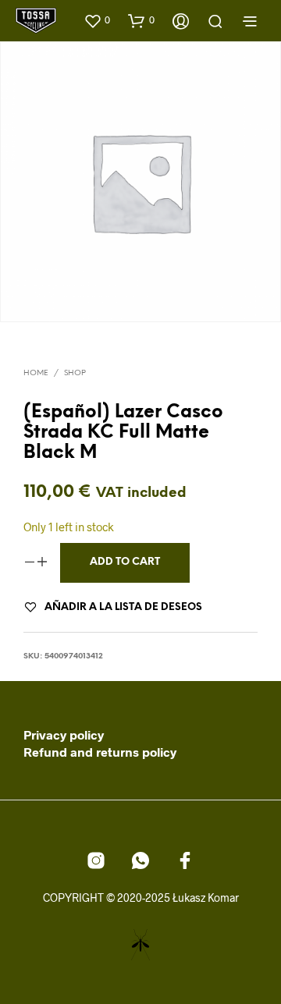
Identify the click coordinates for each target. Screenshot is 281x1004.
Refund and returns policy (99, 751)
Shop (75, 373)
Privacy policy (63, 734)
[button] (97, 20)
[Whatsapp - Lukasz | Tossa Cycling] (140, 860)
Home (35, 373)
